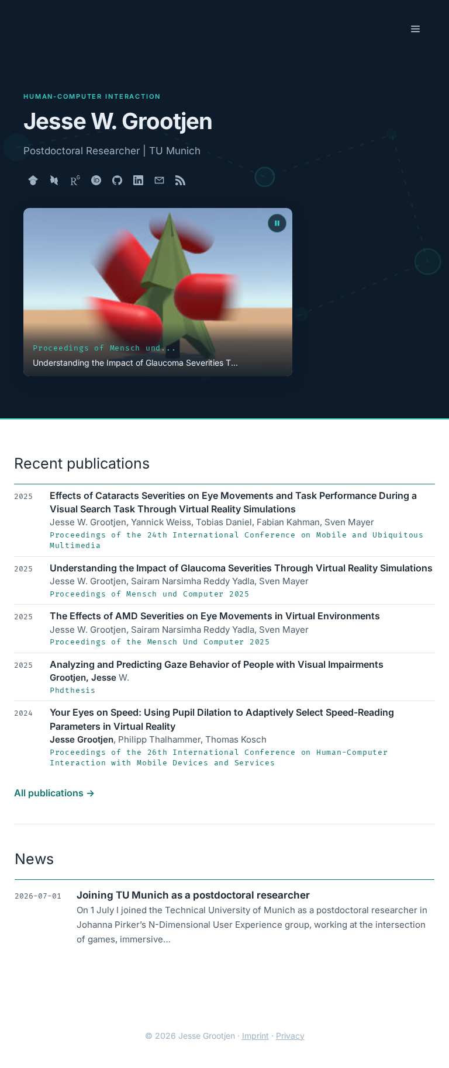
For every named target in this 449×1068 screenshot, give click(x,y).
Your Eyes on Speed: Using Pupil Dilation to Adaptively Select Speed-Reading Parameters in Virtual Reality (222, 718)
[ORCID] (96, 180)
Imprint (255, 1036)
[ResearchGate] (74, 180)
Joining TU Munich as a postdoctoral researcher (193, 895)
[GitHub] (117, 180)
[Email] (159, 180)
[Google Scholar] (32, 180)
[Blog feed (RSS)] (180, 180)
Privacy (290, 1036)
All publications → (54, 793)
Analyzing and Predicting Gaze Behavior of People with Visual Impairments (217, 664)
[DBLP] (53, 180)
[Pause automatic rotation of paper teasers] (277, 223)
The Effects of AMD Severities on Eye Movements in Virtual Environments (215, 616)
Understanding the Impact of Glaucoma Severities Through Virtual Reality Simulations (241, 568)
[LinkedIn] (138, 180)
